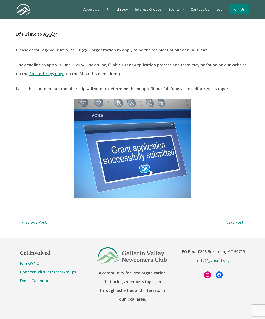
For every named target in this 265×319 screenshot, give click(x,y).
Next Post (237, 222)
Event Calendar (34, 280)
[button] (182, 9)
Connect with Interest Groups (48, 272)
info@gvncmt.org (213, 260)
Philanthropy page (46, 73)
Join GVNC (29, 263)
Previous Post (31, 222)
